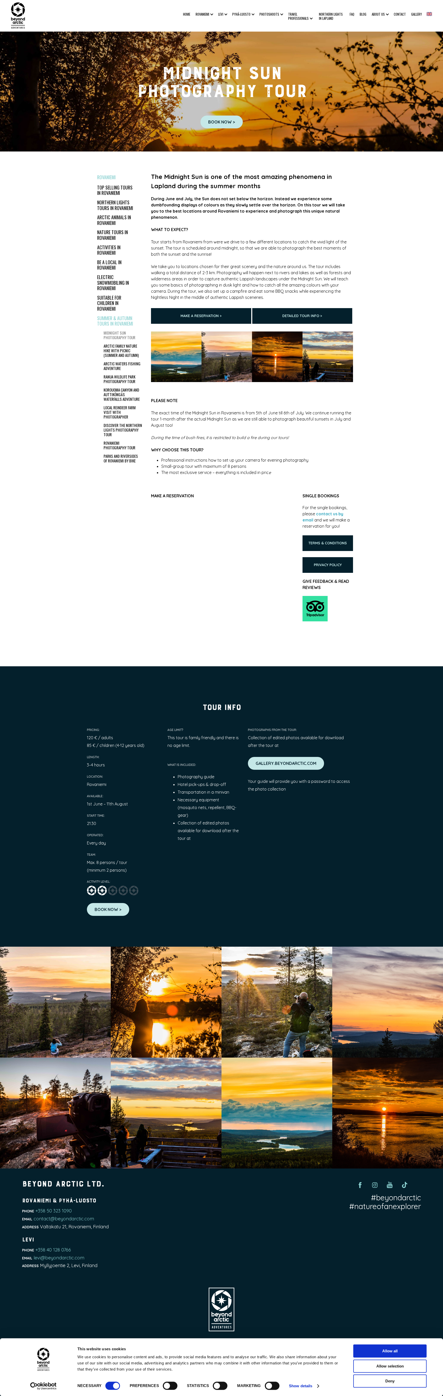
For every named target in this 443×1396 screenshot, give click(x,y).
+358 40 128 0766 (53, 1250)
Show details (300, 1386)
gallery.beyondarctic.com (286, 763)
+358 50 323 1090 (53, 1211)
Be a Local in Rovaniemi (109, 265)
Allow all (390, 1351)
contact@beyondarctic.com (64, 1219)
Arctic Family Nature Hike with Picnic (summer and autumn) (121, 350)
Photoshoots (269, 14)
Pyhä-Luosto (241, 14)
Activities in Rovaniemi (108, 250)
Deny (390, 1381)
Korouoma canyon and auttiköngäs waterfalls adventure (122, 394)
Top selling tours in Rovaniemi (115, 190)
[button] (429, 14)
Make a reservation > (201, 316)
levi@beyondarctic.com (59, 1258)
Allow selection (390, 1366)
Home (186, 14)
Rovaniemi (202, 14)
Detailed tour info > (302, 316)
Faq (352, 14)
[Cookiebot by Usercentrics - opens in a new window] (43, 1386)
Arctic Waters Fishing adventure (122, 366)
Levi (220, 14)
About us (378, 14)
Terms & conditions (327, 543)
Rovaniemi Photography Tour (119, 445)
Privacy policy (328, 565)
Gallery (416, 14)
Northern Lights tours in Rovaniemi (115, 205)
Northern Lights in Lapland (331, 16)
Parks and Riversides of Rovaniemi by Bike (121, 458)
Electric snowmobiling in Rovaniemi (113, 282)
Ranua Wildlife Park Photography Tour (119, 379)
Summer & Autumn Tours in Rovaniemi (115, 321)
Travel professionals (298, 16)
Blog (363, 14)
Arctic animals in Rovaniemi (114, 220)
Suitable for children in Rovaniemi (109, 303)
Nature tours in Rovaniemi (112, 235)
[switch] (170, 1386)
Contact (400, 14)
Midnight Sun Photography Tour (119, 335)
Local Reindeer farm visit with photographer (120, 412)
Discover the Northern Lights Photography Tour (123, 429)
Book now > (221, 122)
